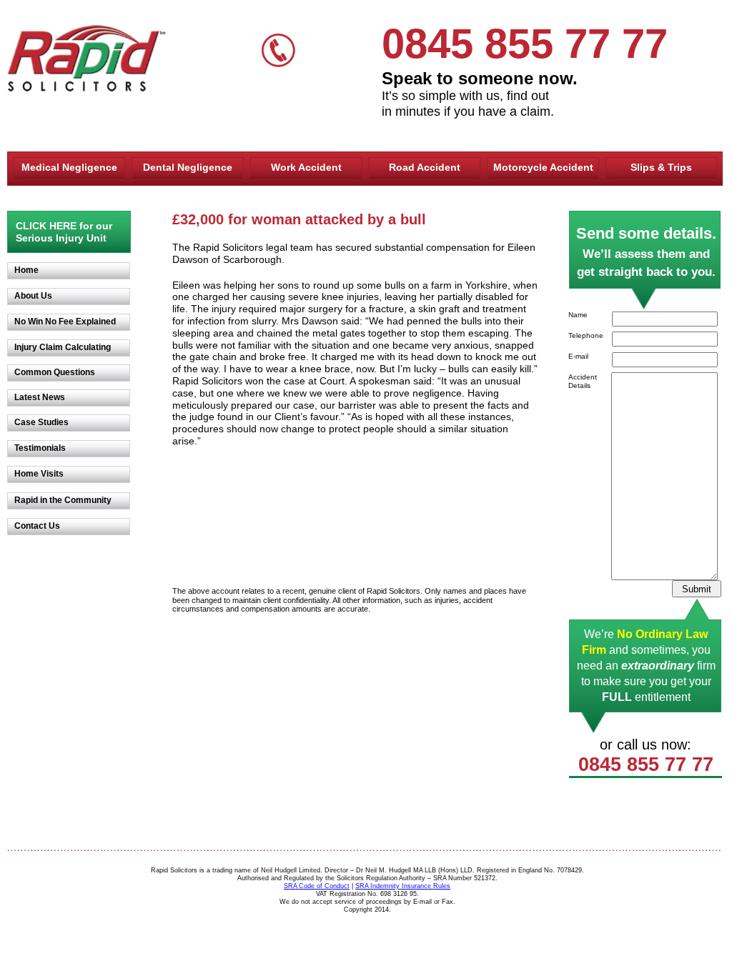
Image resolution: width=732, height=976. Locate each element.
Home (26, 270)
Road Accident (424, 167)
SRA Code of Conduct (317, 886)
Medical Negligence (69, 167)
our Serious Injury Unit (64, 232)
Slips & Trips (661, 167)
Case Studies (41, 422)
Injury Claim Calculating (62, 347)
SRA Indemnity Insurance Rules (402, 886)
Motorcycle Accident (543, 167)
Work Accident (306, 167)
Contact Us (37, 526)
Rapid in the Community (63, 500)
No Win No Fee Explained (65, 322)
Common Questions (54, 372)
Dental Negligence (187, 167)
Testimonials (40, 448)
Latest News (39, 397)
